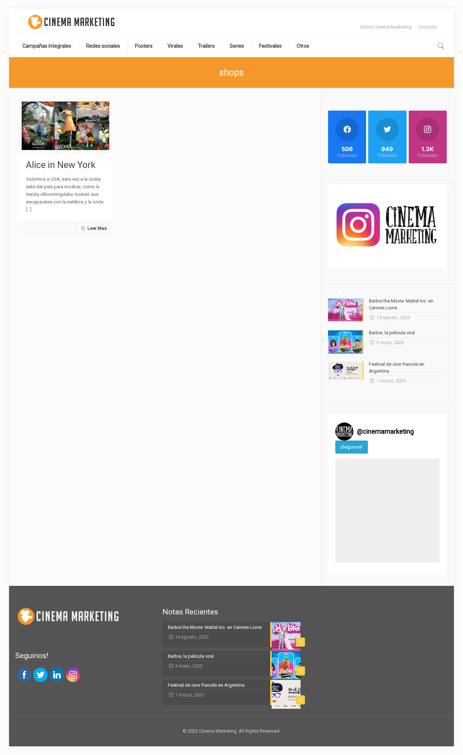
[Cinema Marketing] (71, 22)
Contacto (427, 27)
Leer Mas (97, 228)
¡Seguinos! (351, 447)
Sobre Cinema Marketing (386, 27)
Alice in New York (60, 165)
